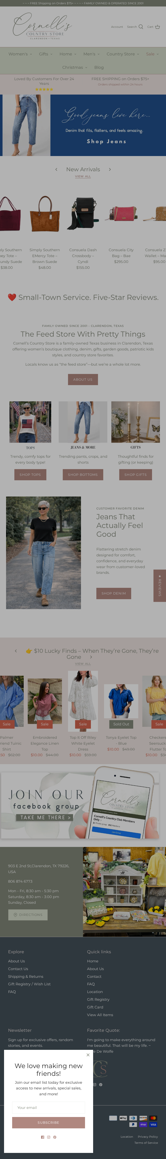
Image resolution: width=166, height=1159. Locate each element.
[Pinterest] (54, 1137)
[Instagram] (48, 1137)
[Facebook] (42, 1137)
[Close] (88, 1054)
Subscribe (48, 1123)
